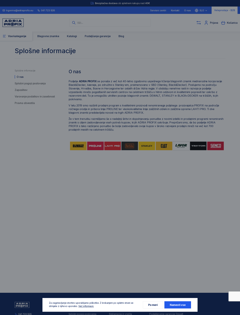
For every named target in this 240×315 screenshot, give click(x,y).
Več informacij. (86, 306)
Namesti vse (178, 304)
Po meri (153, 304)
